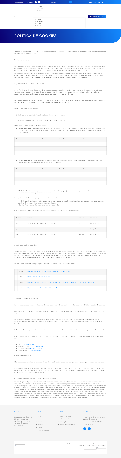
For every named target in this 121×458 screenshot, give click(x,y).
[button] (97, 2)
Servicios (39, 10)
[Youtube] (39, 2)
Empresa (39, 6)
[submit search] (70, 2)
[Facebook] (84, 428)
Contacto (40, 12)
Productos (40, 8)
